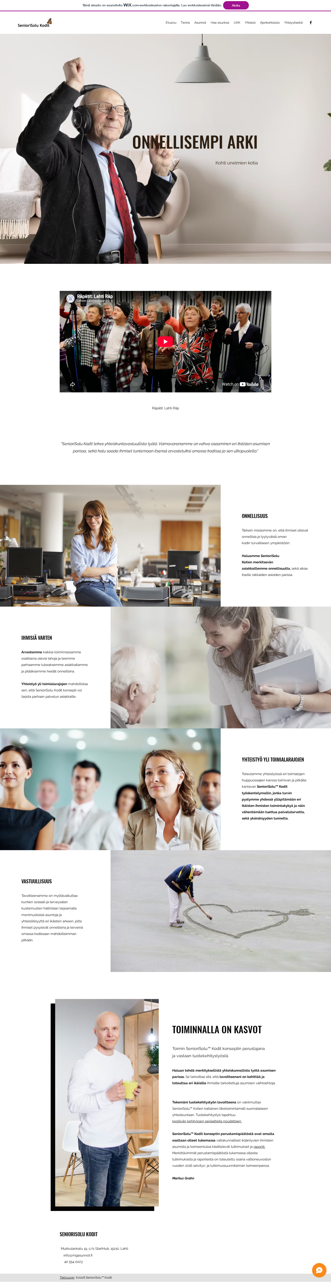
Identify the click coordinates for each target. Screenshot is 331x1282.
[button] (185, 22)
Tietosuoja (67, 1277)
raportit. (259, 1147)
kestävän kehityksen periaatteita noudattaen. (207, 1121)
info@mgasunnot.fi (78, 1255)
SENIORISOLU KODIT (78, 1234)
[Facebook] (310, 22)
